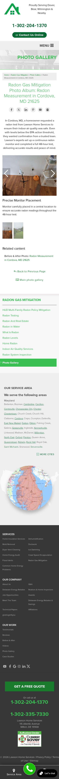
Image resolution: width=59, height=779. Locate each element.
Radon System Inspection (16, 354)
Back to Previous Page (31, 271)
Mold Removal (8, 544)
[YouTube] (5, 666)
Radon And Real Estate (15, 321)
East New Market (12, 423)
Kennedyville (40, 427)
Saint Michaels (11, 446)
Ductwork (32, 544)
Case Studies (8, 656)
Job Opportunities (10, 595)
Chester (37, 408)
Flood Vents (7, 560)
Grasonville (17, 427)
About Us (6, 584)
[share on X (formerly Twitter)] (18, 109)
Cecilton (39, 404)
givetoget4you (8, 614)
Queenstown (10, 442)
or (29, 35)
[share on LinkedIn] (26, 109)
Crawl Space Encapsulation (40, 555)
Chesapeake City (24, 408)
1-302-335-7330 (29, 714)
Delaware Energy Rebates (13, 589)
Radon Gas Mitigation (21, 300)
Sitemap (34, 761)
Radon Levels (10, 337)
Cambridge (29, 404)
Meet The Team (9, 600)
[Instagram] (19, 666)
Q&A (30, 584)
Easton (25, 423)
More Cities (47, 454)
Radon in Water (11, 326)
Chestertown (10, 413)
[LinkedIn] (24, 666)
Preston (27, 437)
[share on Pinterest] (33, 109)
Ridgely (21, 442)
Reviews (6, 635)
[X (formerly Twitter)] (28, 666)
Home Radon (9, 343)
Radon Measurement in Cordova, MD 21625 (28, 258)
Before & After (8, 640)
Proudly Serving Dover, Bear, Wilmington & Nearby (42, 9)
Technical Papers (9, 609)
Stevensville (36, 446)
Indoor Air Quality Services (17, 348)
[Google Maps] (15, 666)
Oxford (18, 437)
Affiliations (33, 609)
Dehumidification (35, 538)
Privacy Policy (43, 757)
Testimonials (8, 629)
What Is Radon (10, 332)
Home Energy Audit (11, 555)
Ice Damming (34, 549)
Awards (31, 595)
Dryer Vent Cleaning (11, 549)
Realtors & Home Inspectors (40, 589)
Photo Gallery (10, 362)
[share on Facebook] (11, 109)
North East (9, 437)
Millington (39, 432)
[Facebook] (10, 666)
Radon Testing (10, 315)
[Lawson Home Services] (29, 769)
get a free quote (29, 686)
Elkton (33, 423)
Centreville (9, 408)
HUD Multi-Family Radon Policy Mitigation (26, 309)
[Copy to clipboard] (47, 109)
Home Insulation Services (13, 538)
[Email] (40, 109)
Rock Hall (31, 442)
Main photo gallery (31, 280)
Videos (5, 645)
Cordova (19, 418)
